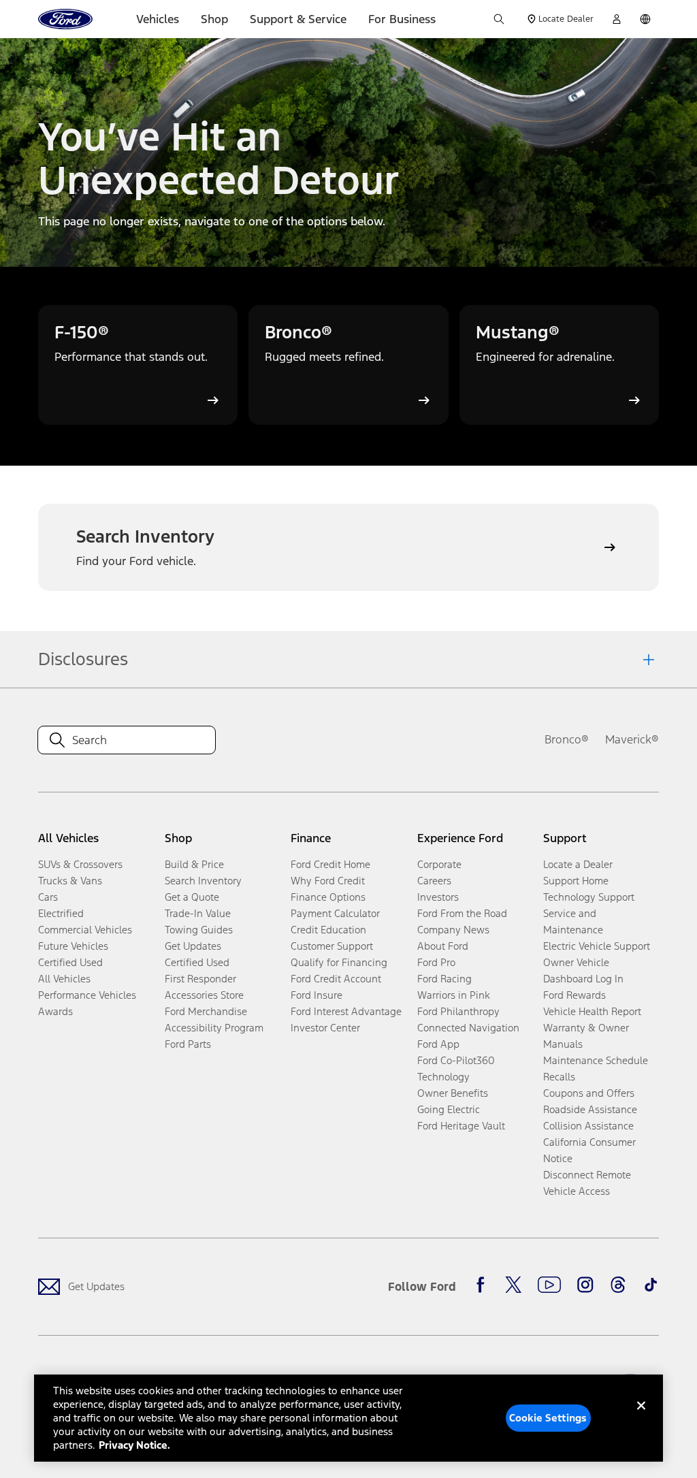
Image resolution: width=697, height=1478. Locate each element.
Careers (434, 880)
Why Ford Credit (328, 880)
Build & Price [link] (194, 864)
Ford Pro (436, 962)
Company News (453, 929)
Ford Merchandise (206, 1011)
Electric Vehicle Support (596, 945)
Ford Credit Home (330, 864)
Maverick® (632, 739)
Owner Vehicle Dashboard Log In (583, 970)
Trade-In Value (198, 913)
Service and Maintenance (573, 921)
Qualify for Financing (339, 962)
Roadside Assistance (590, 1109)
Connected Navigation (468, 1027)
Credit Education (328, 929)
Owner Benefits (452, 1093)
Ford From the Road (462, 913)
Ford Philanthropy (458, 1011)
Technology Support (588, 896)
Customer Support (332, 945)
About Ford (442, 945)
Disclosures (83, 659)
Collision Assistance (588, 1125)
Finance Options (328, 896)
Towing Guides (199, 929)
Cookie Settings (548, 1417)
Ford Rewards (574, 995)
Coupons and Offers (588, 1093)
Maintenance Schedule (595, 1060)
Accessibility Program (214, 1027)
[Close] (641, 1417)
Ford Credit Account (336, 978)
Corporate (439, 864)
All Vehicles (64, 978)
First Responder (200, 978)
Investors (438, 896)
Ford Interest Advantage (346, 1011)
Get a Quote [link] (192, 896)
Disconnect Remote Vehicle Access (587, 1183)
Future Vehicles (73, 945)
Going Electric (448, 1109)
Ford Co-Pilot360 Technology (456, 1068)
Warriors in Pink (453, 995)
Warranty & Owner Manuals (586, 1035)
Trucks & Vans (70, 880)
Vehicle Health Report (592, 1011)
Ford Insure (316, 995)
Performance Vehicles (87, 995)
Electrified (61, 913)
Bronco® (567, 739)
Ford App (438, 1044)
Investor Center (325, 1027)
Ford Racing (444, 978)
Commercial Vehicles (85, 929)
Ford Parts (188, 1044)
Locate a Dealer (578, 864)
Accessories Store (204, 995)
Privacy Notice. (134, 1445)
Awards (55, 1011)
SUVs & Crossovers (80, 864)
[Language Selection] (645, 19)
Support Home (576, 880)
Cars (48, 896)
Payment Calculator (335, 913)
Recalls (559, 1076)
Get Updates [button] (193, 945)
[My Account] (616, 19)
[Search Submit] (498, 19)
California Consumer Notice (589, 1150)
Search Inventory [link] (203, 880)
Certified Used (70, 962)
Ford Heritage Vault (461, 1125)
